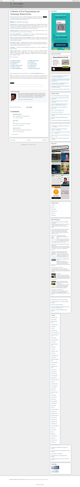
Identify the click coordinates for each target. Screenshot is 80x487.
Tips (52, 407)
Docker (52, 427)
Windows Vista (54, 409)
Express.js (53, 417)
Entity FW (53, 397)
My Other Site (54, 211)
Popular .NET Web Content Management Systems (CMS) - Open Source (63, 282)
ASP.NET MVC (54, 321)
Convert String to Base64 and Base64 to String (60, 120)
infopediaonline (16, 114)
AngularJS (53, 377)
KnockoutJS (53, 375)
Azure (52, 364)
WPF (52, 353)
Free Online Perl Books (15, 62)
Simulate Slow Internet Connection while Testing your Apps (62, 236)
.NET (52, 341)
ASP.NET (53, 205)
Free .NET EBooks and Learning (21, 22)
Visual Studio (53, 339)
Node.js (52, 399)
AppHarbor (53, 423)
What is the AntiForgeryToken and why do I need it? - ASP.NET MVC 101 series (59, 104)
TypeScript (53, 419)
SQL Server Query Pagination (57, 304)
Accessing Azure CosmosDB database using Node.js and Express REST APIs (60, 84)
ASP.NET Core (54, 379)
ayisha (14, 120)
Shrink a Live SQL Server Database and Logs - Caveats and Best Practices (60, 307)
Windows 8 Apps (54, 392)
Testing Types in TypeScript (56, 453)
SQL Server (53, 209)
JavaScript (53, 324)
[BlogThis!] (28, 107)
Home (29, 140)
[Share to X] (29, 107)
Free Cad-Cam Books (32, 65)
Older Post (45, 140)
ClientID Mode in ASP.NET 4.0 (57, 289)
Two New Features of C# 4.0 (57, 267)
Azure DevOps (54, 425)
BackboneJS (53, 413)
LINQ (52, 326)
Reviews (53, 387)
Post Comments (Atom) (31, 144)
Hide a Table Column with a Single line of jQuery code (62, 252)
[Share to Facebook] (30, 107)
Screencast (53, 440)
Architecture (53, 383)
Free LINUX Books (32, 67)
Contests (53, 395)
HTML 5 (52, 357)
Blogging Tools (54, 415)
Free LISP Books (31, 62)
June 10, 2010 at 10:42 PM (18, 125)
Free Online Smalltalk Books (16, 68)
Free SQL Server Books (15, 67)
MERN (52, 433)
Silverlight (53, 330)
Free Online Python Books (33, 60)
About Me (53, 213)
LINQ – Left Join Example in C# (57, 110)
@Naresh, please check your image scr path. (60, 138)
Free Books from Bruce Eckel (34, 68)
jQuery (52, 207)
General (53, 371)
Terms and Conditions (38, 479)
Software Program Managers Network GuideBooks (20, 37)
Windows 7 (53, 351)
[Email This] (26, 107)
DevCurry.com (31, 479)
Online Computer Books (15, 50)
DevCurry (36, 94)
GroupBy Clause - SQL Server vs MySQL (59, 299)
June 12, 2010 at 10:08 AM (18, 131)
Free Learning (54, 332)
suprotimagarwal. (30, 99)
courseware (28, 45)
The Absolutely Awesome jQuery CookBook (34, 97)
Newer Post (12, 140)
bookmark (18, 19)
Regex (52, 437)
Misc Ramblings (54, 344)
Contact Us (53, 215)
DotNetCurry (41, 94)
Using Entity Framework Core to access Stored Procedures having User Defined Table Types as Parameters (60, 80)
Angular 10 (53, 421)
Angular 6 (53, 411)
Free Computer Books (32, 63)
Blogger (42, 484)
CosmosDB (53, 401)
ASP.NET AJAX (54, 366)
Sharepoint (53, 362)
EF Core (53, 429)
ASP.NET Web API (55, 359)
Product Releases (54, 334)
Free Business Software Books (16, 65)
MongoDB (53, 403)
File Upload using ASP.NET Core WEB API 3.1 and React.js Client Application (60, 76)
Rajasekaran (15, 128)
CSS (52, 349)
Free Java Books (13, 63)
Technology (53, 385)
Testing (52, 442)
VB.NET (52, 337)
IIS (51, 431)
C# (51, 328)
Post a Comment (15, 134)
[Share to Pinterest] (31, 107)
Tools (52, 347)
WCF (52, 381)
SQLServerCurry (21, 95)
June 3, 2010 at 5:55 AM (18, 117)
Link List (53, 369)
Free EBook (53, 355)
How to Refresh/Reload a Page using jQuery (60, 95)
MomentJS (53, 435)
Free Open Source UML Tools (57, 112)
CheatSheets (12, 47)
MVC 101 (53, 373)
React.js (53, 405)
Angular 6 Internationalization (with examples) (60, 89)
